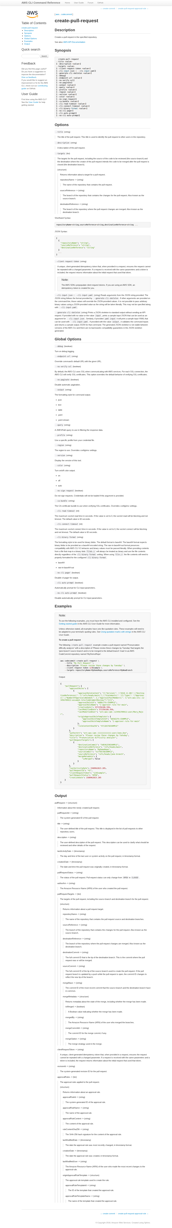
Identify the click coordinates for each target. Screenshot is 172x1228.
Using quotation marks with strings (116, 632)
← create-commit (107, 8)
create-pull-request (30, 28)
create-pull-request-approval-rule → (133, 8)
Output (27, 44)
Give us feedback (29, 77)
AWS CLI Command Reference (41, 2)
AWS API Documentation (74, 42)
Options (27, 36)
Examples (28, 41)
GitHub (100, 3)
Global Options (30, 38)
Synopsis (28, 33)
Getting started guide (68, 624)
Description (29, 30)
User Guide (79, 3)
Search (44, 56)
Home (67, 3)
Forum (90, 3)
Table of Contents (34, 23)
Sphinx (147, 1223)
